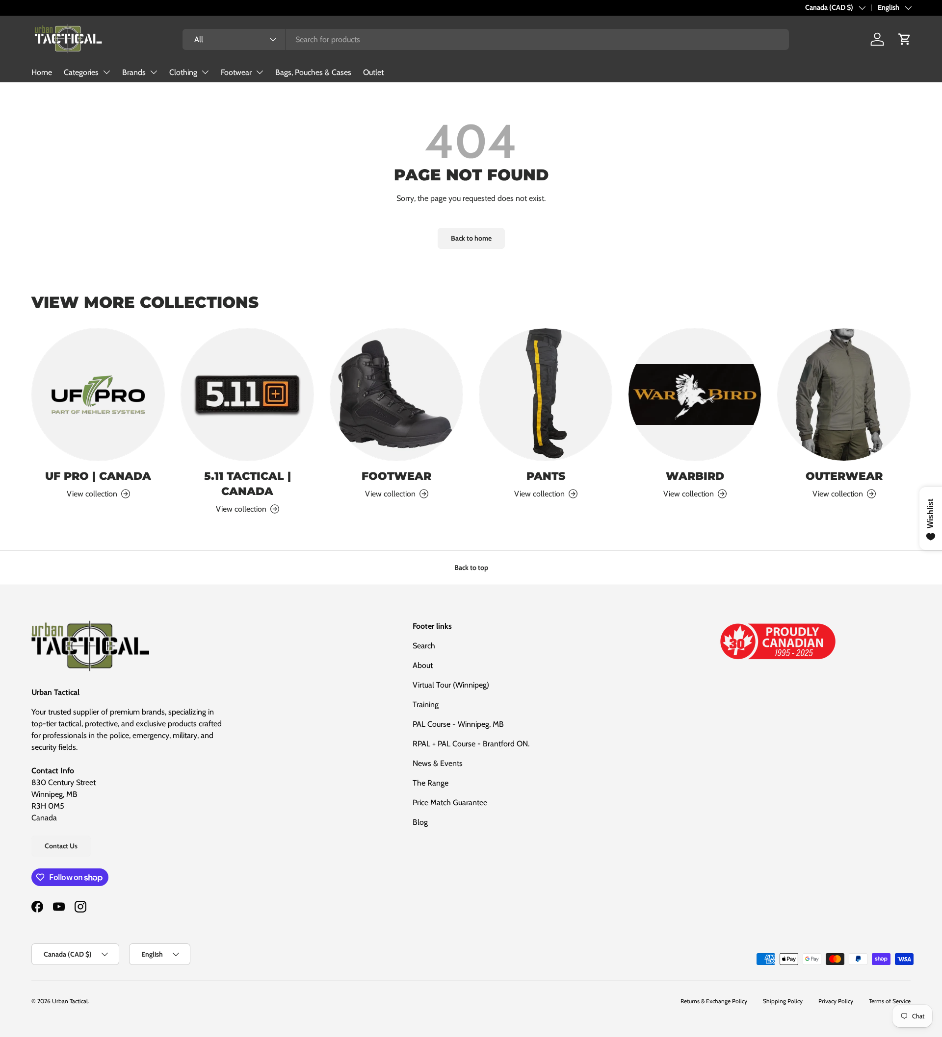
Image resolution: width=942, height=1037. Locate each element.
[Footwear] (396, 394)
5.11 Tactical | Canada (247, 483)
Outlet (373, 72)
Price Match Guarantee (450, 802)
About (423, 665)
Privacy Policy (835, 1001)
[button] (905, 39)
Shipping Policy (783, 1001)
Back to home (471, 238)
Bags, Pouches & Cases (313, 72)
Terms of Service (890, 1001)
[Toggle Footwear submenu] (259, 72)
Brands (134, 72)
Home (41, 72)
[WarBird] (694, 394)
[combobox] (485, 39)
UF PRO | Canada (98, 476)
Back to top (471, 567)
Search (424, 645)
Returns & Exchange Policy (713, 1001)
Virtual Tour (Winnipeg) (451, 685)
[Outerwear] (844, 394)
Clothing (183, 72)
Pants (545, 476)
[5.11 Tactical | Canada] (247, 394)
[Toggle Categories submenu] (106, 72)
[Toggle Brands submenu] (153, 72)
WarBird (695, 476)
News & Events (438, 763)
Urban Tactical (70, 1001)
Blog (420, 822)
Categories (81, 72)
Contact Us (61, 845)
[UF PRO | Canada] (98, 394)
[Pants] (545, 394)
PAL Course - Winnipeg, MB (458, 724)
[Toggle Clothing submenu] (205, 72)
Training (426, 704)
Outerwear (844, 476)
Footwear (236, 72)
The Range (430, 783)
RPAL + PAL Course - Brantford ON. (471, 743)
